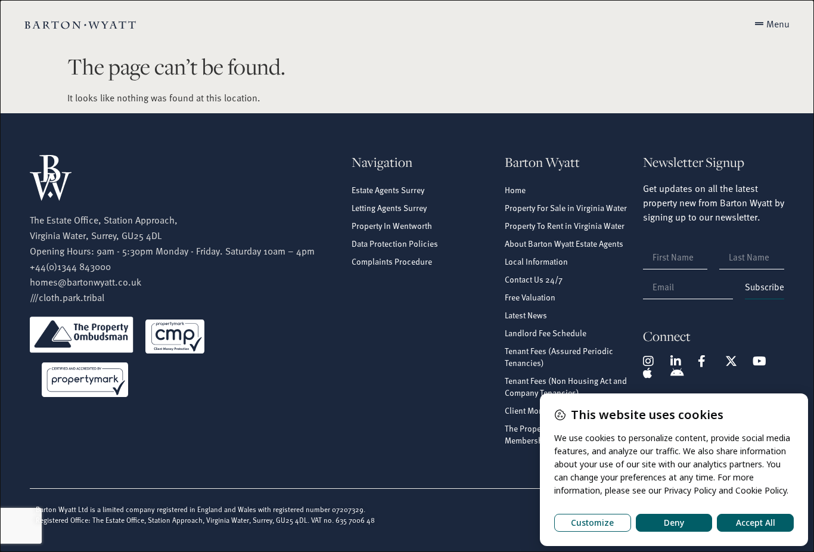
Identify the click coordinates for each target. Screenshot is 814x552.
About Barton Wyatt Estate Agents (564, 243)
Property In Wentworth (392, 225)
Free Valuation (530, 297)
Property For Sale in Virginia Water (566, 207)
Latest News (526, 315)
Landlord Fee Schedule (545, 333)
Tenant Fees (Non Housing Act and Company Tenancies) (566, 386)
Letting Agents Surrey (389, 207)
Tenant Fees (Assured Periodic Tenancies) (559, 357)
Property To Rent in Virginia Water (565, 225)
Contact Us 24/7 (534, 279)
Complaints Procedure (392, 261)
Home (515, 190)
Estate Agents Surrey (388, 190)
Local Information (536, 261)
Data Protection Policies (395, 243)
